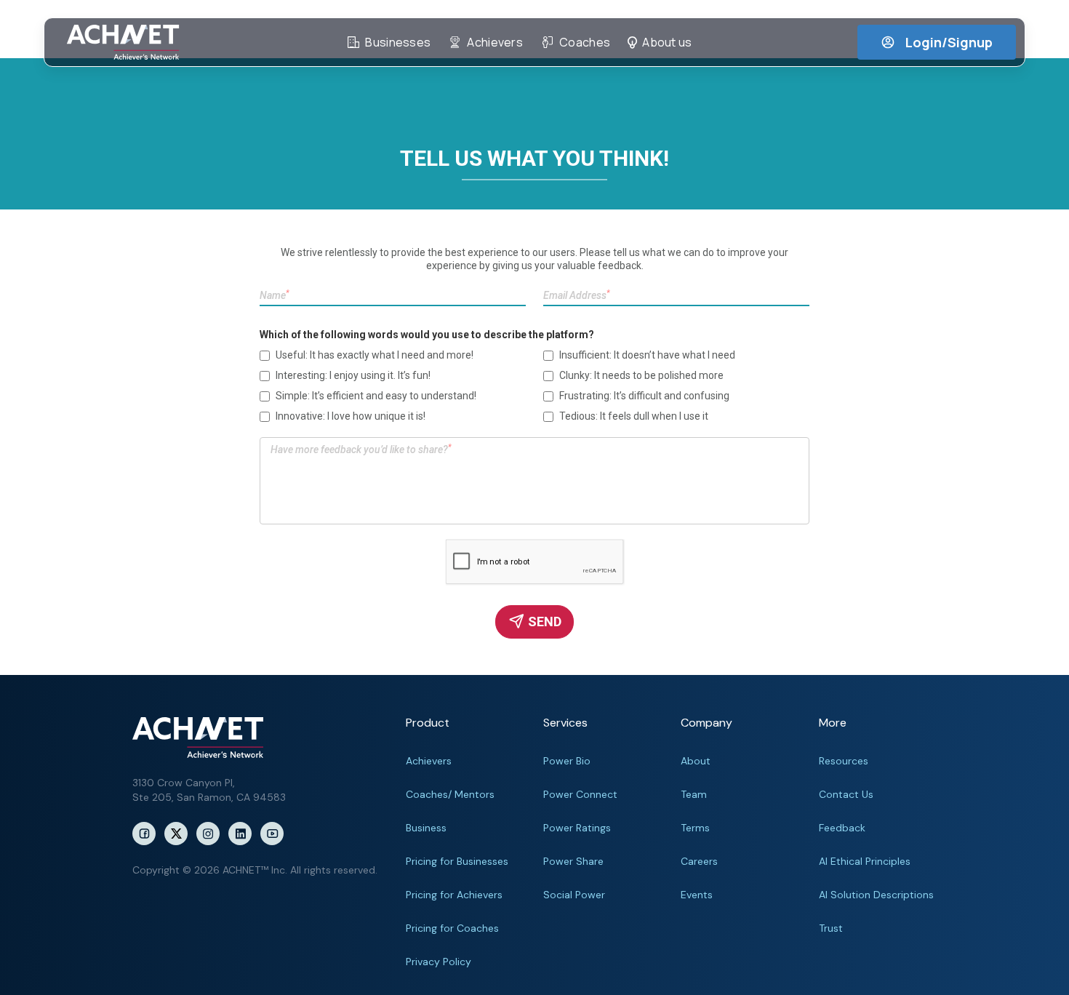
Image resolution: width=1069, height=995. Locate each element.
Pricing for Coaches (452, 928)
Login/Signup (949, 42)
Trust (831, 928)
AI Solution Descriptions (876, 894)
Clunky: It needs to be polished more (641, 375)
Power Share (573, 861)
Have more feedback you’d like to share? (361, 449)
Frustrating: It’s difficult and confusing (644, 395)
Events (697, 894)
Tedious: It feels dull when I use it (633, 416)
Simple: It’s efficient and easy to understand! (376, 395)
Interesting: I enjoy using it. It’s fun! (353, 375)
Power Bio (566, 760)
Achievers (429, 760)
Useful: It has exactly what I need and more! (374, 355)
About (695, 760)
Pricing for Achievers (454, 894)
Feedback (842, 827)
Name (274, 295)
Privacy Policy (438, 961)
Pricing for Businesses (457, 861)
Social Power (574, 894)
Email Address (576, 295)
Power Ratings (577, 827)
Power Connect (580, 794)
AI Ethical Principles (864, 861)
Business (426, 827)
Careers (699, 861)
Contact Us (846, 794)
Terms (695, 827)
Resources (843, 760)
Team (694, 794)
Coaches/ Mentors (450, 794)
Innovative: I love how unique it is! (350, 416)
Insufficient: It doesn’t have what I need (647, 355)
